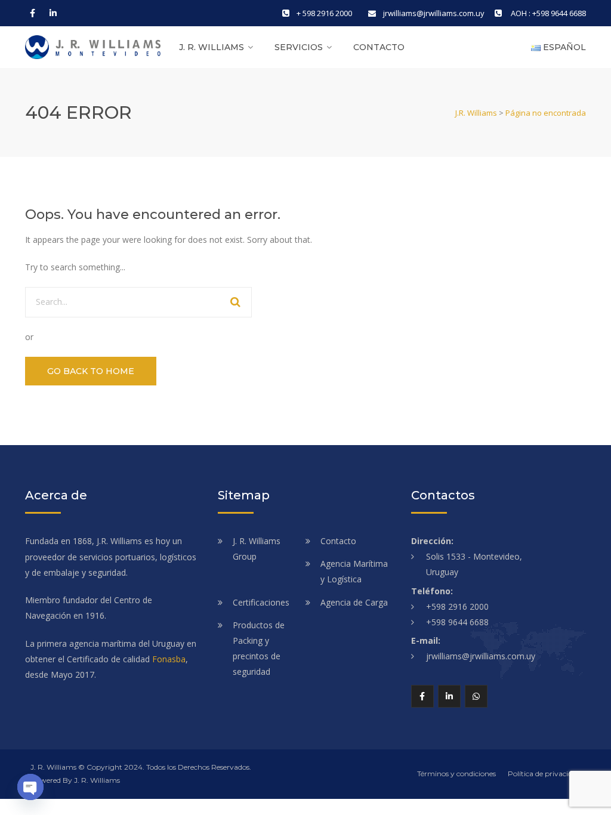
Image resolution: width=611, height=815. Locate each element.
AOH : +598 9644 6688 (547, 13)
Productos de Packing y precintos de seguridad (259, 648)
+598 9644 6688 (457, 622)
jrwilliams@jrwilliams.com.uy (434, 13)
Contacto (379, 47)
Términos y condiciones (456, 773)
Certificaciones (261, 602)
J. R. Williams (211, 47)
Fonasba (169, 659)
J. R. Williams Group (256, 548)
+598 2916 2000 (457, 606)
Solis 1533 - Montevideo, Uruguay (474, 564)
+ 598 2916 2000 (324, 13)
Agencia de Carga (354, 602)
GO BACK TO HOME (90, 371)
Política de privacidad (544, 773)
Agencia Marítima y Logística (354, 571)
